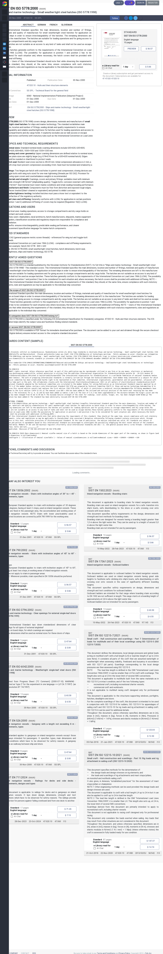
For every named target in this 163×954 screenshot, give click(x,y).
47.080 (129, 742)
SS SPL (38, 18)
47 (104, 79)
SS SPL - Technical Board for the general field (47, 90)
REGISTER (153, 3)
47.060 (48, 537)
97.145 (145, 622)
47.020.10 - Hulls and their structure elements (47, 85)
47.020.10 (28, 18)
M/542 (151, 742)
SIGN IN (140, 3)
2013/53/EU (140, 742)
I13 (64, 821)
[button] (115, 18)
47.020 (108, 79)
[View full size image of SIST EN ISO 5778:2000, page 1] (111, 44)
